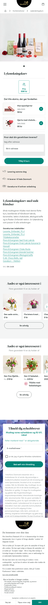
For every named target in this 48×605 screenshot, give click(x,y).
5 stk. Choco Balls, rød (12, 258)
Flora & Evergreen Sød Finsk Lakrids (18, 240)
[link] (43, 4)
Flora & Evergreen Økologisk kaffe (18, 255)
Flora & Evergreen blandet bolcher (18, 252)
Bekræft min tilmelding (24, 464)
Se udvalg (24, 325)
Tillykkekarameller (11, 237)
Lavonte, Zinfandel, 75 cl (14, 231)
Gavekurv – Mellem (11, 261)
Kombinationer (18, 11)
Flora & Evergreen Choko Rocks (16, 249)
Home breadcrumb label (5, 10)
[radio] (24, 86)
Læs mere (21, 109)
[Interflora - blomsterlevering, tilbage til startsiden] (24, 4)
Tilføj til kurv (24, 160)
